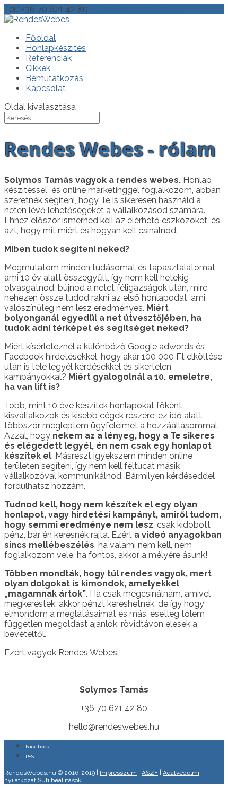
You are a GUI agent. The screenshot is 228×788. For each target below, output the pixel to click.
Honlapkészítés (55, 48)
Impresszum (118, 772)
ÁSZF (150, 772)
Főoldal (40, 38)
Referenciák (48, 58)
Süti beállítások (60, 780)
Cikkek (37, 68)
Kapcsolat (45, 88)
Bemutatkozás (54, 78)
